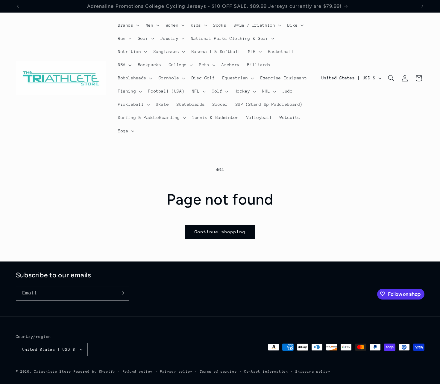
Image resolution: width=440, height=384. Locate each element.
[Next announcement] (422, 6)
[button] (128, 25)
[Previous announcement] (17, 6)
